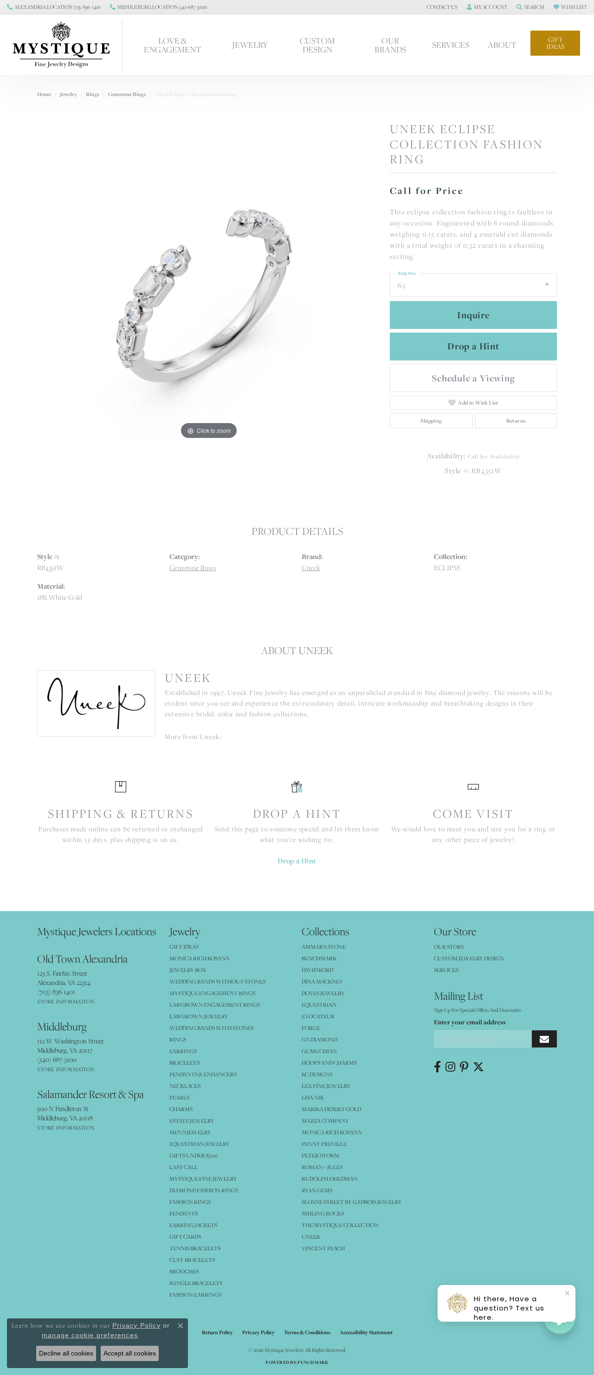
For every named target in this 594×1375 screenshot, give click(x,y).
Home (44, 94)
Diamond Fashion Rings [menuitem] (203, 1190)
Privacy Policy (258, 1332)
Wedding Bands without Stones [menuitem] (217, 981)
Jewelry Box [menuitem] (187, 970)
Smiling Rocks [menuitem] (323, 1213)
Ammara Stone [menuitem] (324, 947)
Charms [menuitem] (181, 1109)
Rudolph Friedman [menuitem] (330, 1178)
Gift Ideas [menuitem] (184, 947)
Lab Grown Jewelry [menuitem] (198, 1016)
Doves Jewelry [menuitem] (323, 993)
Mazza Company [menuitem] (325, 1120)
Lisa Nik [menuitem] (313, 1097)
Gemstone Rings (127, 94)
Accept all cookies (129, 1353)
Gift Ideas (555, 43)
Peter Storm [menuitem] (320, 1155)
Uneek (311, 567)
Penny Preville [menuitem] (324, 1144)
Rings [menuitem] (177, 1039)
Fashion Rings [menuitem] (190, 1202)
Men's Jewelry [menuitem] (190, 1132)
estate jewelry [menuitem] (191, 1120)
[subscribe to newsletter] (544, 1038)
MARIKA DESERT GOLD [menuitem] (331, 1109)
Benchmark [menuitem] (319, 958)
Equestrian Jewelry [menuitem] (199, 1144)
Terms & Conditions (307, 1332)
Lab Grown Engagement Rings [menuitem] (214, 1005)
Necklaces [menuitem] (184, 1086)
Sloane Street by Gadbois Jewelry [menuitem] (352, 1202)
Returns (516, 420)
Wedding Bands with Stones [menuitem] (211, 1028)
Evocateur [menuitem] (318, 1016)
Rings (92, 94)
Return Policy (217, 1332)
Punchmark (312, 1362)
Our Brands (390, 45)
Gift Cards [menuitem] (185, 1236)
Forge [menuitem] (311, 1028)
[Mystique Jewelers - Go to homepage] (66, 45)
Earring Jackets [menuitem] (193, 1225)
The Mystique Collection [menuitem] (340, 1225)
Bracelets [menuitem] (184, 1063)
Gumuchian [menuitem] (319, 1051)
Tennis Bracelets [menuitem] (194, 1248)
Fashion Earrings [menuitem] (195, 1294)
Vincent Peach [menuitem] (323, 1248)
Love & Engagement (172, 45)
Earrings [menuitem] (183, 1051)
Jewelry (250, 45)
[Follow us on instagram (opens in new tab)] (450, 1067)
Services (450, 45)
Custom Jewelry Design (469, 958)
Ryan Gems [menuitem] (317, 1190)
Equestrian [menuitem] (319, 1005)
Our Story (449, 947)
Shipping (431, 420)
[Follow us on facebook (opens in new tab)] (437, 1067)
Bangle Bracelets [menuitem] (195, 1283)
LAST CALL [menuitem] (183, 1167)
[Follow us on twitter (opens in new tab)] (478, 1067)
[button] (441, 7)
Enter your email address (470, 1022)
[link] (54, 7)
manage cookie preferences (90, 1335)
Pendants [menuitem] (183, 1213)
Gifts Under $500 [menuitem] (193, 1155)
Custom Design (317, 45)
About (502, 45)
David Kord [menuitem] (317, 970)
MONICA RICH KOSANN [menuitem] (199, 958)
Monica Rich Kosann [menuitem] (332, 1132)
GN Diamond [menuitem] (319, 1039)
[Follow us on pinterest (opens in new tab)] (464, 1067)
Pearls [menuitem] (179, 1097)
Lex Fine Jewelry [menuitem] (326, 1086)
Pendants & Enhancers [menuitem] (203, 1074)
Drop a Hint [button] (473, 346)
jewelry (68, 94)
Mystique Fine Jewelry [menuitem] (203, 1178)
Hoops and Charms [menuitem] (329, 1063)
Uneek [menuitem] (311, 1236)
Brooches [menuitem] (184, 1271)
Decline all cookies (66, 1353)
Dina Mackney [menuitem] (322, 981)
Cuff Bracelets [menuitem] (192, 1260)
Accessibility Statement (366, 1332)
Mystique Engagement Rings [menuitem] (212, 993)
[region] (209, 302)
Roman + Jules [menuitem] (322, 1167)
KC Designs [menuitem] (317, 1074)
